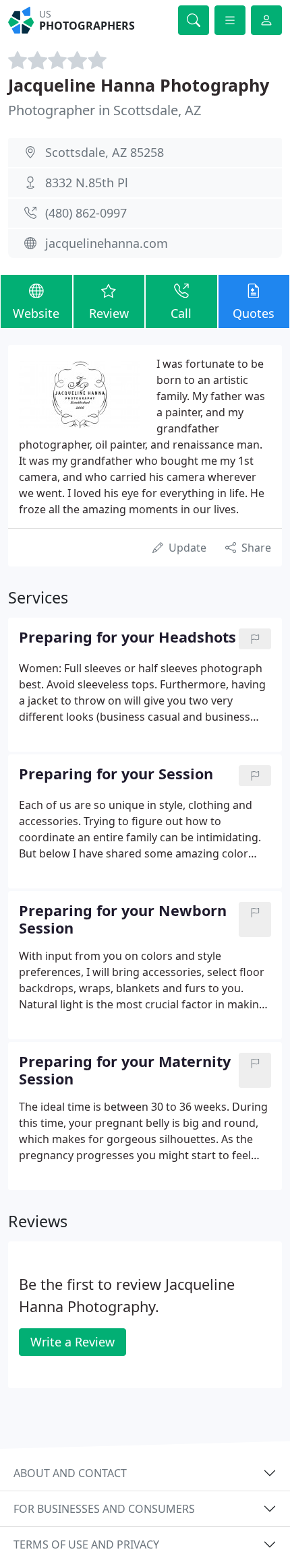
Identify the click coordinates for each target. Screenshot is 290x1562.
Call (181, 313)
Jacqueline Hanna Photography (138, 84)
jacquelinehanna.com (106, 243)
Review (109, 313)
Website (36, 313)
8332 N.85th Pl (86, 182)
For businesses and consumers (104, 1508)
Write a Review (72, 1342)
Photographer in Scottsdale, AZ (104, 110)
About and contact (70, 1473)
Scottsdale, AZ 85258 (104, 152)
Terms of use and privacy (86, 1544)
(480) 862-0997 (86, 213)
